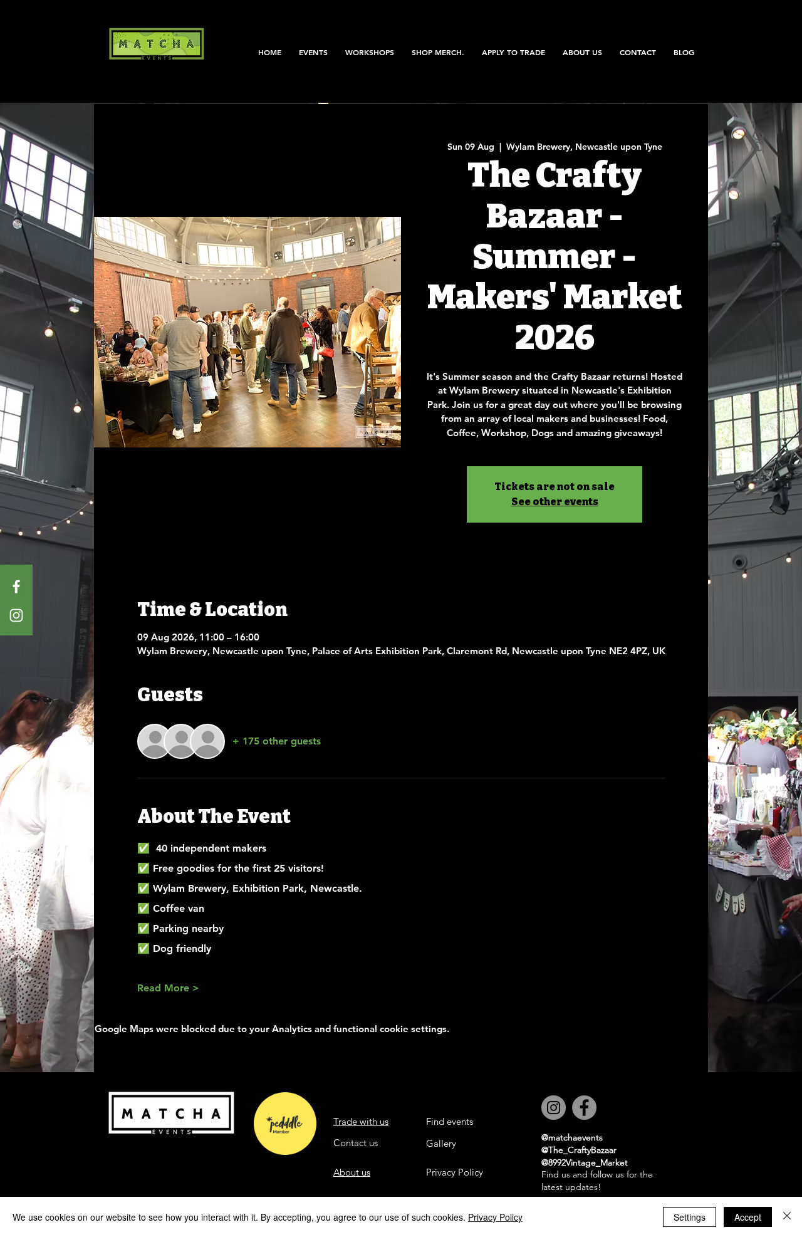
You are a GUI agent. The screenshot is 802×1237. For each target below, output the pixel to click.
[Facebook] (16, 586)
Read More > (168, 988)
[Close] (786, 1217)
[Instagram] (16, 615)
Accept (747, 1217)
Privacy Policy (495, 1217)
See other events (554, 502)
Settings (690, 1217)
